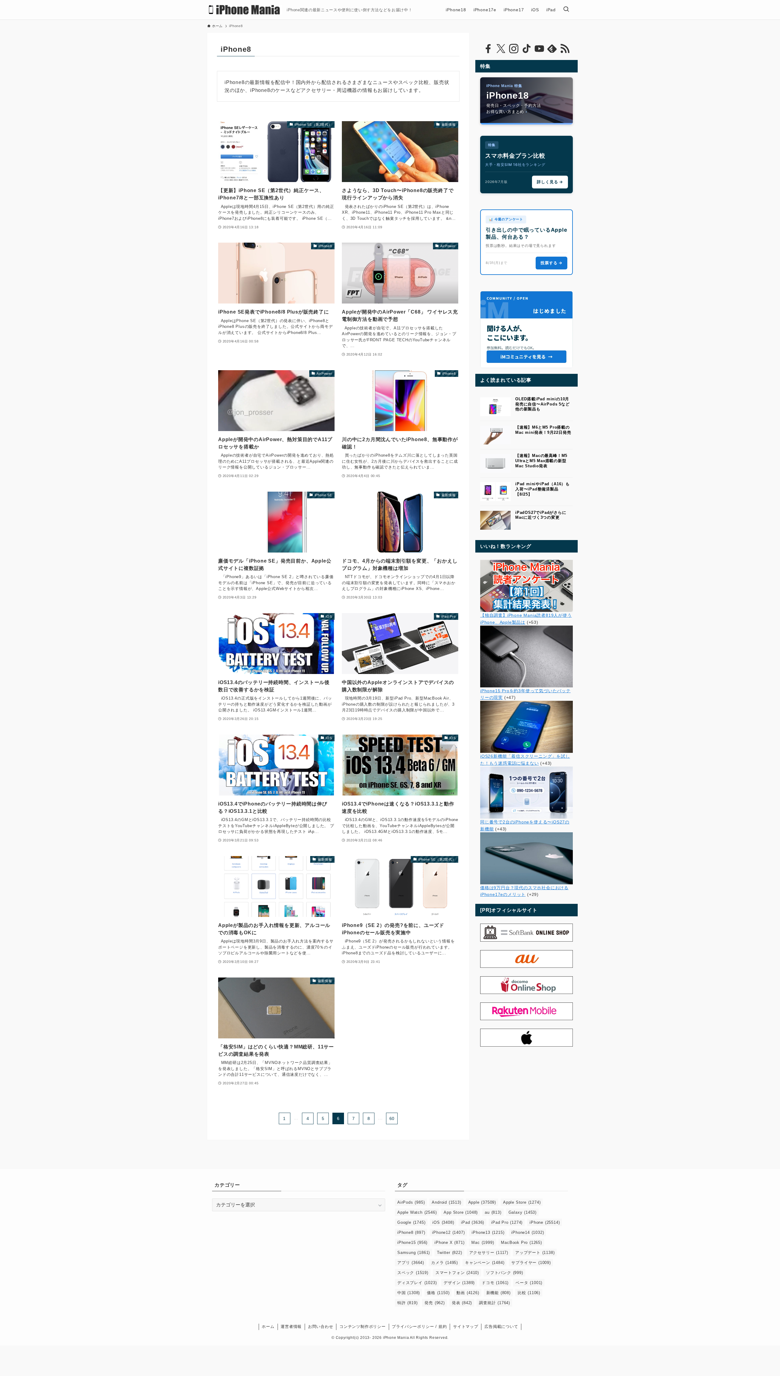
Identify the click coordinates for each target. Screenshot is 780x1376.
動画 (467, 1292)
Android (446, 1202)
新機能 (498, 1292)
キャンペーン (484, 1262)
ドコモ (495, 1282)
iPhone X (449, 1242)
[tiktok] (526, 48)
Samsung (413, 1252)
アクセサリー (488, 1252)
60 (392, 1118)
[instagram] (513, 48)
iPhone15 (412, 1242)
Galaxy (523, 1212)
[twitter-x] (500, 48)
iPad (472, 1222)
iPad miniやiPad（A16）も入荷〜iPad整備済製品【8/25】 (542, 489)
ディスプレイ (417, 1282)
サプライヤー (531, 1262)
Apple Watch (417, 1212)
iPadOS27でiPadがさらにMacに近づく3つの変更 (540, 515)
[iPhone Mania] (244, 10)
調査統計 (494, 1303)
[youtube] (539, 48)
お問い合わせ (320, 1326)
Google (411, 1222)
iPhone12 (448, 1232)
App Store (461, 1212)
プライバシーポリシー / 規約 (419, 1326)
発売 (434, 1303)
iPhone (545, 1222)
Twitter (449, 1252)
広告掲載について (501, 1326)
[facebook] (488, 48)
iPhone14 (527, 1232)
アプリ (410, 1262)
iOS (443, 1222)
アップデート (535, 1252)
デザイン (459, 1282)
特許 (407, 1303)
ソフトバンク (504, 1272)
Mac (482, 1242)
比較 (529, 1292)
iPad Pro (507, 1222)
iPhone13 (488, 1232)
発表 (462, 1303)
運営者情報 (291, 1326)
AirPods (411, 1202)
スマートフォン (457, 1272)
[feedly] (552, 48)
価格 (438, 1292)
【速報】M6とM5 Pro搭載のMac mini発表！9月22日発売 (543, 430)
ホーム (268, 1326)
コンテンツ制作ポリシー (362, 1326)
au (493, 1212)
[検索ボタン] (566, 9)
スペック (412, 1272)
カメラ (444, 1262)
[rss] (564, 48)
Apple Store (522, 1202)
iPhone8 (411, 1232)
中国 (408, 1292)
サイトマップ (465, 1326)
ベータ (529, 1282)
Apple (482, 1202)
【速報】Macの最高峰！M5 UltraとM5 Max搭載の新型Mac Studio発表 (541, 460)
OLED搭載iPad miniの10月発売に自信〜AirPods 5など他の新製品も (542, 404)
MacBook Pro (521, 1242)
